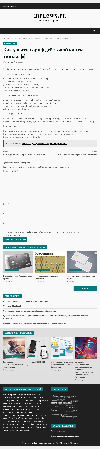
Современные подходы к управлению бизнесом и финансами (29, 310)
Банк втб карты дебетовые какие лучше (18, 262)
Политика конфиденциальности (65, 436)
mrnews (10, 62)
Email (6, 213)
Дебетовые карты (10, 43)
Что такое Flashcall (12, 306)
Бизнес (32, 356)
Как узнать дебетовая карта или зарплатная (74, 153)
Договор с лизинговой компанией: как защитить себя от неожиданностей (34, 323)
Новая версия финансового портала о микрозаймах (25, 301)
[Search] (94, 30)
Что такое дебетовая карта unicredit (50, 262)
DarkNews (60, 443)
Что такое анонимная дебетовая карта (82, 262)
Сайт (5, 223)
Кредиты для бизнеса (13, 356)
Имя (6, 204)
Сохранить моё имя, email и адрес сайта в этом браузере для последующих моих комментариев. (43, 233)
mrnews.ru (50, 15)
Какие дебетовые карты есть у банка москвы (25, 153)
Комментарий (10, 171)
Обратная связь (58, 431)
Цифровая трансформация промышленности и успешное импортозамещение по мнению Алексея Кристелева (86, 348)
